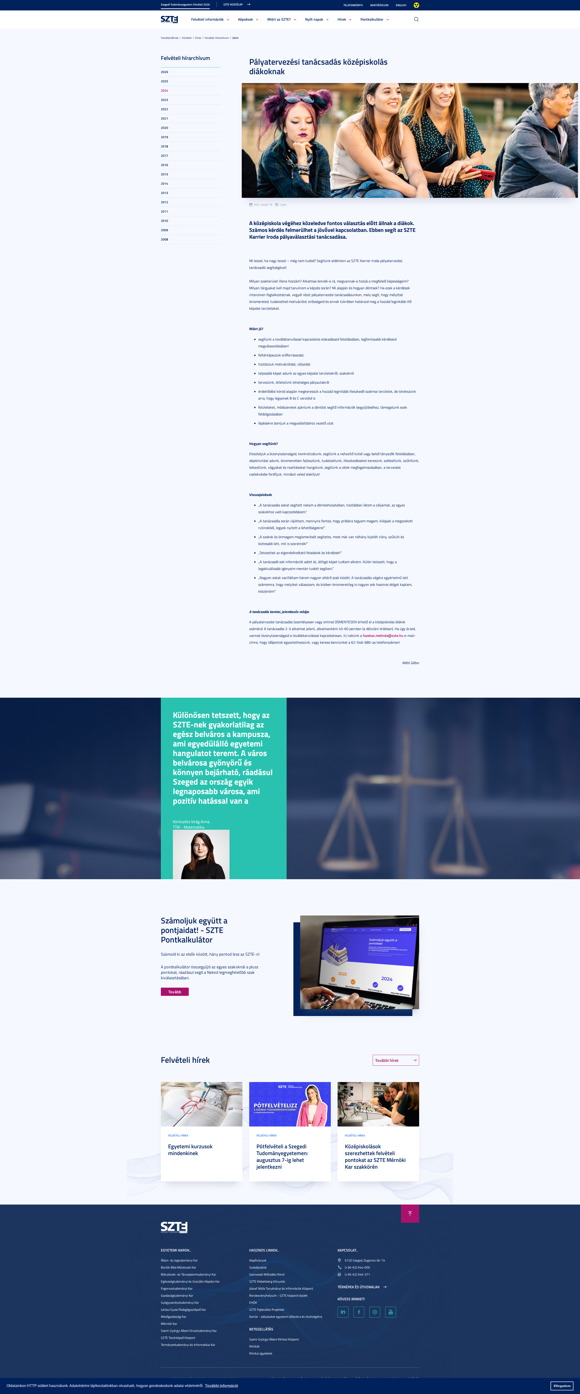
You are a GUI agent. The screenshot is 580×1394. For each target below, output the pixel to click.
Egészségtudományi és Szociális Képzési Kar (190, 1281)
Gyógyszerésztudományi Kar (180, 1302)
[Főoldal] (169, 19)
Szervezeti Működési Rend (266, 1274)
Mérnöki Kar (169, 1323)
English (401, 5)
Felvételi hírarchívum (217, 38)
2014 (164, 183)
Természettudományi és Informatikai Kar (188, 1344)
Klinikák (254, 1346)
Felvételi (187, 38)
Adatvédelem (379, 5)
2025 (164, 81)
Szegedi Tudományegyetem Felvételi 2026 (185, 4)
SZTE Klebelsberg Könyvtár (267, 1281)
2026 (164, 72)
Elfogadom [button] (562, 1386)
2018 (164, 146)
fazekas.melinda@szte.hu (383, 635)
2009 (164, 230)
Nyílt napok (314, 19)
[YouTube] (390, 1312)
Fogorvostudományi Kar (177, 1288)
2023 (164, 100)
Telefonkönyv (353, 5)
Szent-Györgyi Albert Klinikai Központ (274, 1339)
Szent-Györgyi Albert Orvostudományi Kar (189, 1330)
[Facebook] (358, 1312)
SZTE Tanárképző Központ (178, 1337)
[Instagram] (374, 1312)
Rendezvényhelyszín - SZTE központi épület (278, 1295)
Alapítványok (257, 1260)
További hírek (387, 1060)
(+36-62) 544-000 (357, 1267)
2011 (164, 211)
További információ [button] (221, 1386)
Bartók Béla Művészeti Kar (178, 1267)
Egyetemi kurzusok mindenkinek (190, 1149)
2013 (164, 193)
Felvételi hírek (178, 1135)
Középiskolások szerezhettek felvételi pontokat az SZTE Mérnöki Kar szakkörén (375, 1156)
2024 (235, 38)
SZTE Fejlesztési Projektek (266, 1309)
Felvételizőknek (170, 38)
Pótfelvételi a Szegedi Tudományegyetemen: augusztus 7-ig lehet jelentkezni (282, 1156)
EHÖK (253, 1302)
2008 (164, 239)
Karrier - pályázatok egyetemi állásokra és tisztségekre (285, 1316)
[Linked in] (343, 1312)
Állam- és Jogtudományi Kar (179, 1260)
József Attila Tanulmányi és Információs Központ (281, 1288)
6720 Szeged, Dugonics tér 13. (365, 1260)
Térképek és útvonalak (358, 1287)
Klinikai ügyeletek (260, 1353)
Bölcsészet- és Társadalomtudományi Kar (188, 1274)
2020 (164, 127)
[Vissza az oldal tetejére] (410, 1214)
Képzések (245, 19)
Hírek (342, 19)
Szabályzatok (258, 1267)
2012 (164, 202)
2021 (164, 118)
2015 (164, 174)
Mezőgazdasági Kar (173, 1316)
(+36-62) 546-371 (357, 1274)
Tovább (174, 992)
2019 (164, 137)
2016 (164, 165)
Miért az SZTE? (279, 19)
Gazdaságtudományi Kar (177, 1295)
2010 (164, 220)
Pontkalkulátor (371, 19)
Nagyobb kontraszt (416, 5)
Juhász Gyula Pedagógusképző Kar (183, 1309)
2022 (164, 109)
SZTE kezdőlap (233, 4)
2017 (164, 155)
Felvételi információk (207, 19)
